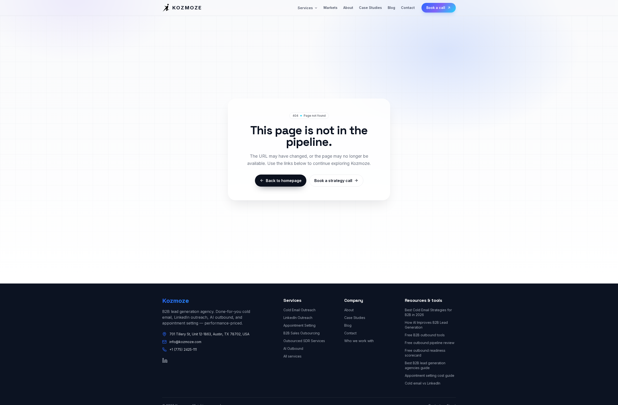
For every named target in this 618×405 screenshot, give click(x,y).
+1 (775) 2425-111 (183, 349)
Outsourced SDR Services (304, 341)
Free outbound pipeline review (429, 343)
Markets (330, 8)
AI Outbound (293, 348)
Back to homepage (284, 180)
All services (292, 356)
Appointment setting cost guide (429, 375)
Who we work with (359, 341)
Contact (408, 8)
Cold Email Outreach (299, 310)
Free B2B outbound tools (425, 335)
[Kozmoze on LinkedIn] (165, 360)
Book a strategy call (333, 180)
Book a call (435, 8)
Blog (391, 8)
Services (305, 8)
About (348, 8)
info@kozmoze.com (185, 342)
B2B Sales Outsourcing (301, 333)
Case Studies (370, 8)
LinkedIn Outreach (297, 318)
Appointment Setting (299, 325)
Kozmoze (175, 300)
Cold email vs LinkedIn (422, 383)
